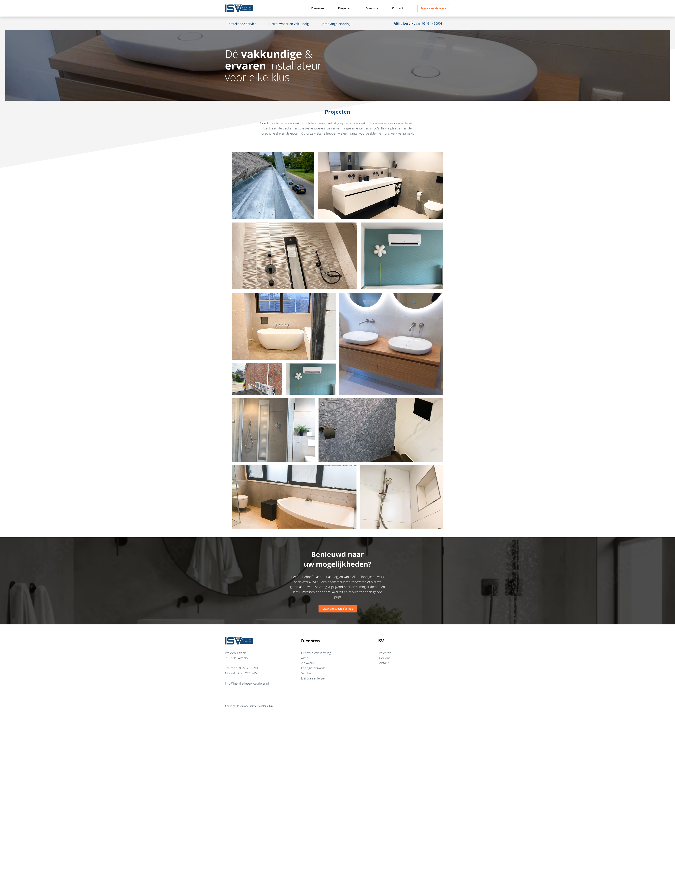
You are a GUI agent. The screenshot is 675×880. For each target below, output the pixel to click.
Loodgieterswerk (313, 668)
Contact (397, 8)
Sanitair (306, 673)
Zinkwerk (307, 663)
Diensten (317, 8)
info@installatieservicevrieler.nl (247, 683)
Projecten (344, 8)
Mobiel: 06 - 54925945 (241, 673)
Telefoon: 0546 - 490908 (242, 668)
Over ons (371, 8)
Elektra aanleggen (314, 678)
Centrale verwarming (316, 653)
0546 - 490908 (432, 23)
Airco (304, 658)
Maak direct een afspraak (337, 608)
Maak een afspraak (433, 8)
